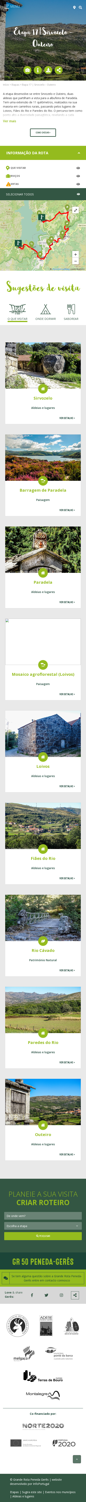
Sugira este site (32, 1492)
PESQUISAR (44, 1236)
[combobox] (43, 1216)
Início (6, 84)
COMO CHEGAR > (43, 133)
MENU (14, 6)
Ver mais (9, 121)
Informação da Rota (27, 152)
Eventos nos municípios (60, 1492)
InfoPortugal (41, 1484)
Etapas (15, 84)
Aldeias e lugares (23, 1496)
